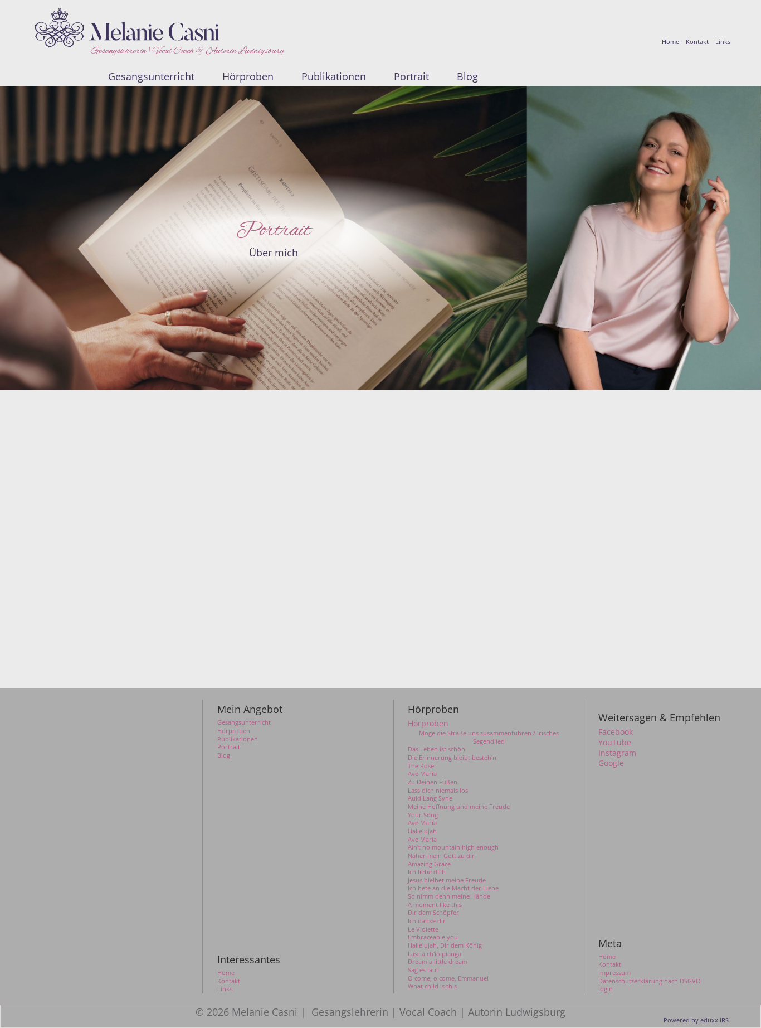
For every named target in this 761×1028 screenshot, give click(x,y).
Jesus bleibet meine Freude (447, 880)
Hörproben (428, 724)
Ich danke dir (427, 921)
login (605, 989)
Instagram (617, 753)
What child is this (432, 986)
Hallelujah (422, 831)
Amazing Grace (429, 864)
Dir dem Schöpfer (433, 913)
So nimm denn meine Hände (449, 896)
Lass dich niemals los (438, 790)
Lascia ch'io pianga (434, 954)
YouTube (614, 743)
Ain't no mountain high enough (453, 847)
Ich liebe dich (427, 872)
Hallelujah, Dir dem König (445, 945)
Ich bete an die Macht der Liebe (453, 888)
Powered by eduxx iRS (696, 1020)
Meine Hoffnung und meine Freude (459, 807)
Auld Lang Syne (430, 798)
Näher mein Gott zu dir (441, 856)
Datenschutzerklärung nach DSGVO (649, 981)
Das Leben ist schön (436, 749)
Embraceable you (433, 937)
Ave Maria (422, 774)
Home (607, 957)
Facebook (615, 732)
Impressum (614, 973)
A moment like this (435, 905)
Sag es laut (423, 970)
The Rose (421, 766)
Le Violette (423, 929)
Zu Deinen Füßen (432, 782)
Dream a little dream (437, 962)
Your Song (423, 815)
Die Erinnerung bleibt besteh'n (452, 758)
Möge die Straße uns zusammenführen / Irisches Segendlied (489, 737)
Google (611, 763)
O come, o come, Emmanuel (448, 978)
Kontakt (609, 964)
